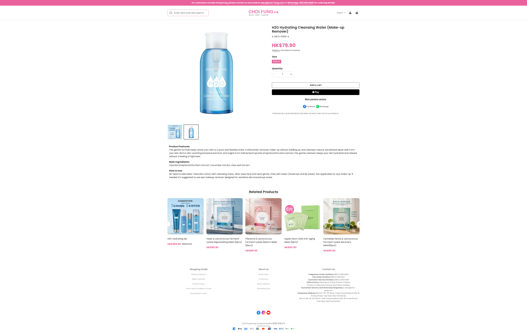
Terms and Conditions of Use (198, 288)
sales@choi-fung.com (272, 2)
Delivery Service (198, 274)
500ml (276, 61)
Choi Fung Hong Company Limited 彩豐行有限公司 (263, 323)
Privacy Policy (199, 284)
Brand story (263, 274)
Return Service (198, 279)
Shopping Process (198, 293)
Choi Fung (266, 326)
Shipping (276, 50)
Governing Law (263, 288)
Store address (263, 284)
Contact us (263, 279)
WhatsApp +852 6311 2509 (300, 2)
